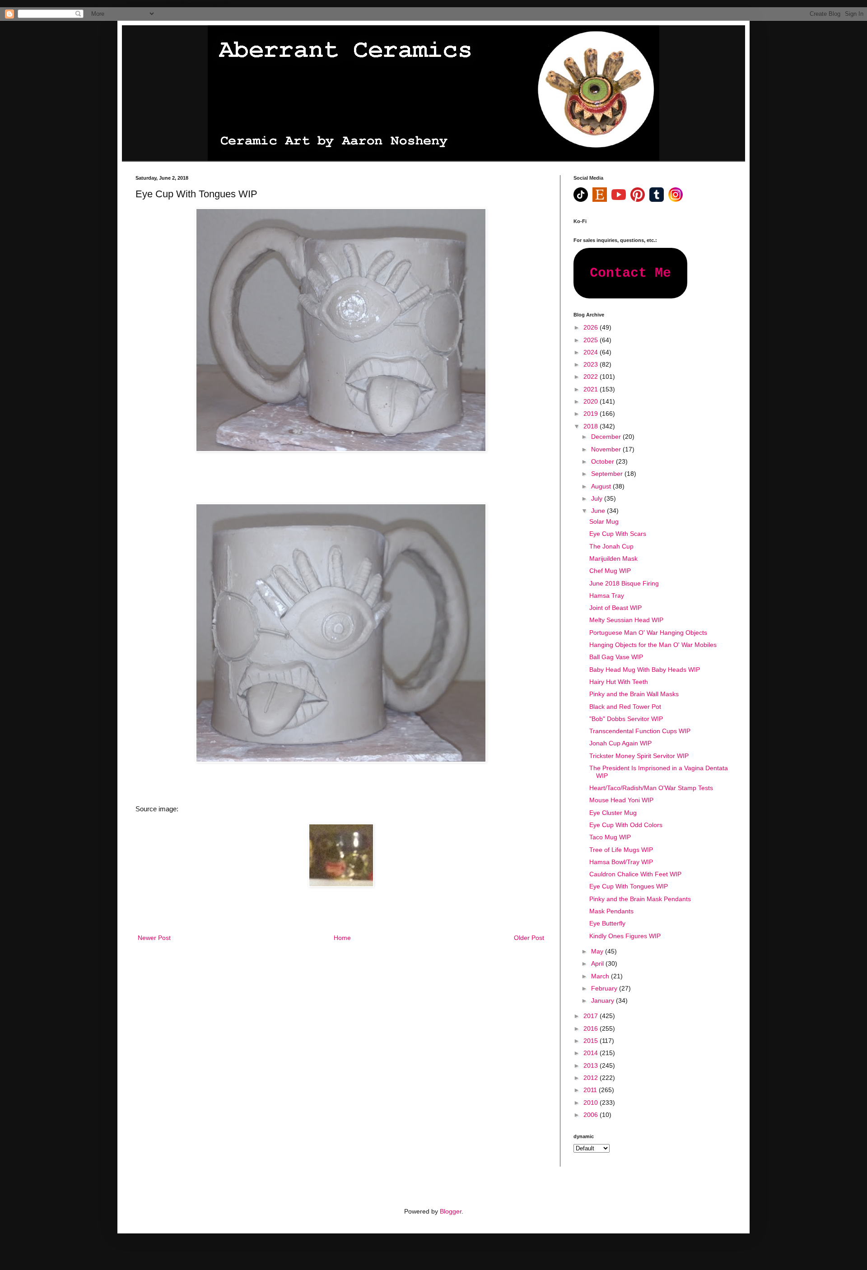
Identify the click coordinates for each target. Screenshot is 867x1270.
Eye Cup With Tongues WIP (628, 886)
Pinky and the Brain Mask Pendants (640, 898)
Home (342, 937)
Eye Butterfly (607, 923)
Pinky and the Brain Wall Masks (634, 694)
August (602, 486)
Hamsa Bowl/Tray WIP (621, 861)
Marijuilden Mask (613, 558)
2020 (591, 401)
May (598, 951)
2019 (591, 413)
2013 (591, 1065)
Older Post (529, 937)
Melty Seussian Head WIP (626, 619)
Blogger (450, 1211)
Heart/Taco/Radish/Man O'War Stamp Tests (651, 787)
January (603, 1000)
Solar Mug (604, 521)
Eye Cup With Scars (617, 533)
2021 (591, 389)
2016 (591, 1028)
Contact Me (630, 273)
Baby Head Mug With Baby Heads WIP (644, 669)
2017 (591, 1015)
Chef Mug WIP (610, 570)
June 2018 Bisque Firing (624, 583)
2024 (591, 352)
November (607, 449)
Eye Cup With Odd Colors (625, 824)
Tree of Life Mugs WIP (621, 849)
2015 (591, 1040)
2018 (591, 426)
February (605, 988)
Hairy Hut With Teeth (618, 681)
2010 (591, 1102)
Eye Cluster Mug (613, 812)
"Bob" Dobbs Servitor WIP (626, 718)
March (601, 976)
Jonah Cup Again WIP (620, 743)
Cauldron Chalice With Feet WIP (635, 874)
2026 (591, 327)
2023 (591, 364)
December (607, 436)
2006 (591, 1114)
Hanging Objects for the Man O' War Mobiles (653, 644)
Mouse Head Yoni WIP (621, 800)
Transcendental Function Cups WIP (639, 731)
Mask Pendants (611, 911)
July (597, 498)
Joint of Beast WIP (615, 607)
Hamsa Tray (606, 595)
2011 (591, 1089)
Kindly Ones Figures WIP (625, 936)
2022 (591, 376)
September (608, 473)
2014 (591, 1052)
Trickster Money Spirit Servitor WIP (639, 755)
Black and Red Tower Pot (625, 706)
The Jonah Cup (611, 546)
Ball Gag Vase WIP (616, 657)
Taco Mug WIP (610, 837)
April (598, 963)
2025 (591, 340)
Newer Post (154, 937)
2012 (591, 1077)
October (603, 461)
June (599, 510)
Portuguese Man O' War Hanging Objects (648, 632)
